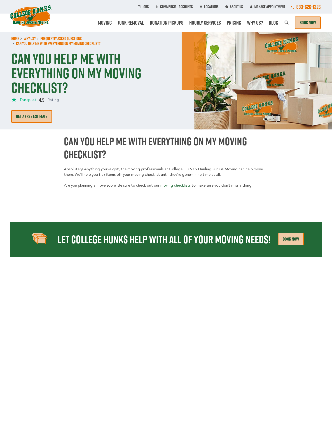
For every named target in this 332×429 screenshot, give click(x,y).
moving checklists (175, 185)
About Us (236, 6)
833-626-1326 (308, 7)
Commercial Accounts (176, 6)
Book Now (308, 22)
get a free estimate (31, 116)
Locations (211, 6)
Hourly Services (205, 22)
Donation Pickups (166, 22)
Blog (273, 22)
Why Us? (255, 22)
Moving (105, 22)
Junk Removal (131, 22)
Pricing (234, 22)
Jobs (145, 6)
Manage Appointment (269, 6)
